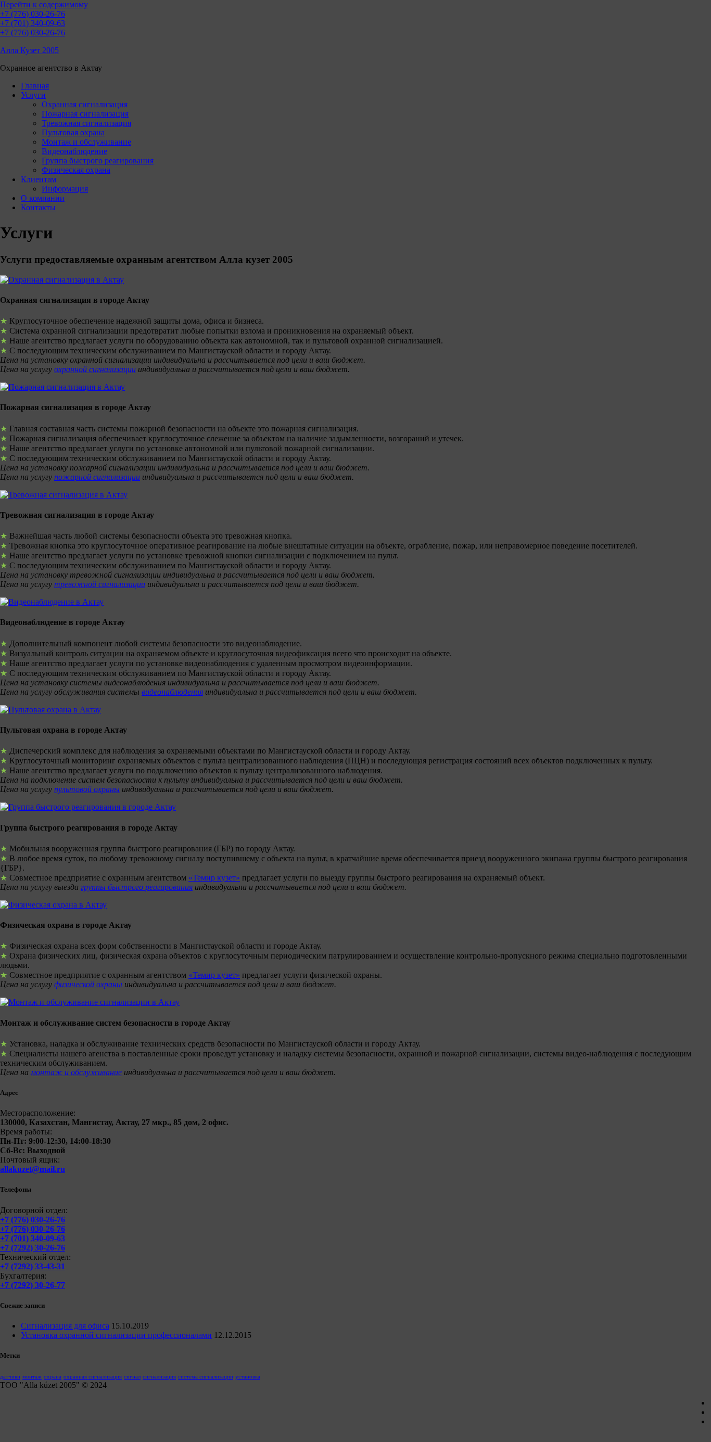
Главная (35, 85)
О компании (43, 198)
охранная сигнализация (93, 1377)
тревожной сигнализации (99, 584)
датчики (10, 1377)
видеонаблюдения (172, 691)
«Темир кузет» (214, 877)
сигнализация (159, 1377)
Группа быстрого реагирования (98, 160)
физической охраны (88, 984)
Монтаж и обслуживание (86, 141)
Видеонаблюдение (74, 151)
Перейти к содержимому (44, 4)
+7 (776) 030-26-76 (32, 13)
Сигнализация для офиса (65, 1325)
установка (247, 1377)
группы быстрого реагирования (137, 887)
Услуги (33, 95)
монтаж (32, 1377)
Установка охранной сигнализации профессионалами (116, 1335)
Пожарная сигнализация (85, 113)
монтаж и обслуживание (76, 1072)
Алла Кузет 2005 (29, 50)
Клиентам (38, 179)
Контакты (38, 207)
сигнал (132, 1377)
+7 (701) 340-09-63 (32, 23)
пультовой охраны (87, 789)
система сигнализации (205, 1377)
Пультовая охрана (73, 132)
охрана (52, 1377)
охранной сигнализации (95, 369)
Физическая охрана (76, 169)
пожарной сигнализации (97, 477)
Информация (65, 188)
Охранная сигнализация (85, 104)
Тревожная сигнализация (86, 123)
